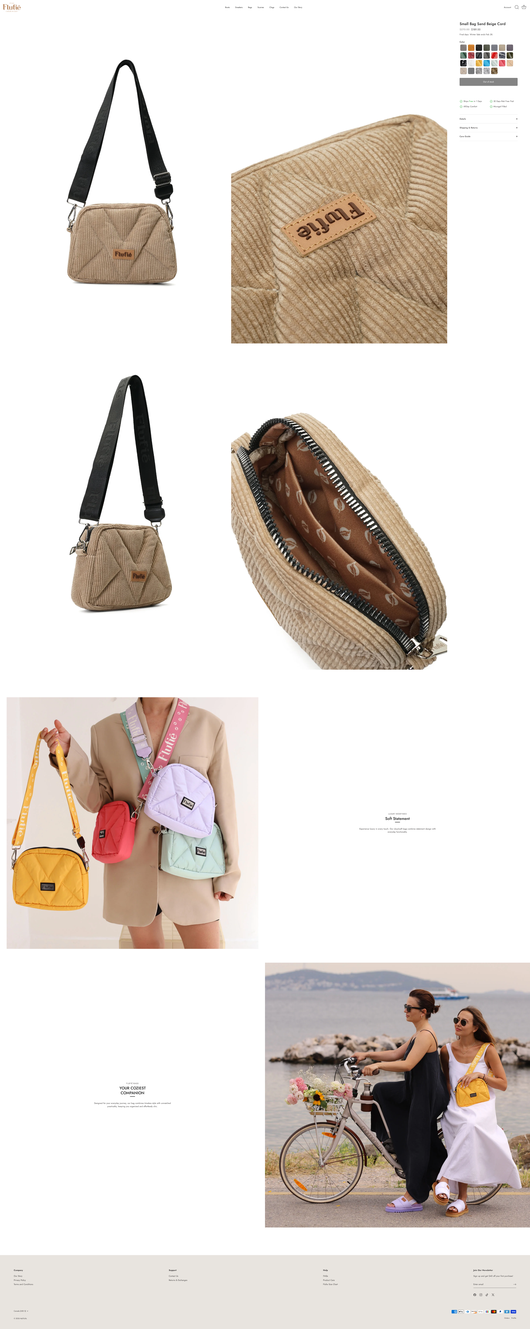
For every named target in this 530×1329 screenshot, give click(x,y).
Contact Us (284, 7)
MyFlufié (23, 1318)
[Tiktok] (487, 1294)
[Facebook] (474, 1294)
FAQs (325, 1276)
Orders (506, 1318)
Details (463, 118)
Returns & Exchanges (178, 1280)
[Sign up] (514, 1284)
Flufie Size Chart (330, 1284)
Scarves (261, 7)
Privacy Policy (20, 1280)
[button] (463, 47)
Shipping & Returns (469, 127)
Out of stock (488, 81)
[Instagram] (480, 1294)
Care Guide (465, 136)
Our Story (298, 7)
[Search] (517, 7)
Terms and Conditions (23, 1284)
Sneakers (239, 7)
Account (507, 7)
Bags (250, 7)
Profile (513, 1318)
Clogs (271, 7)
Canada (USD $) (20, 1311)
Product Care (329, 1280)
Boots (227, 7)
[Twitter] (493, 1294)
